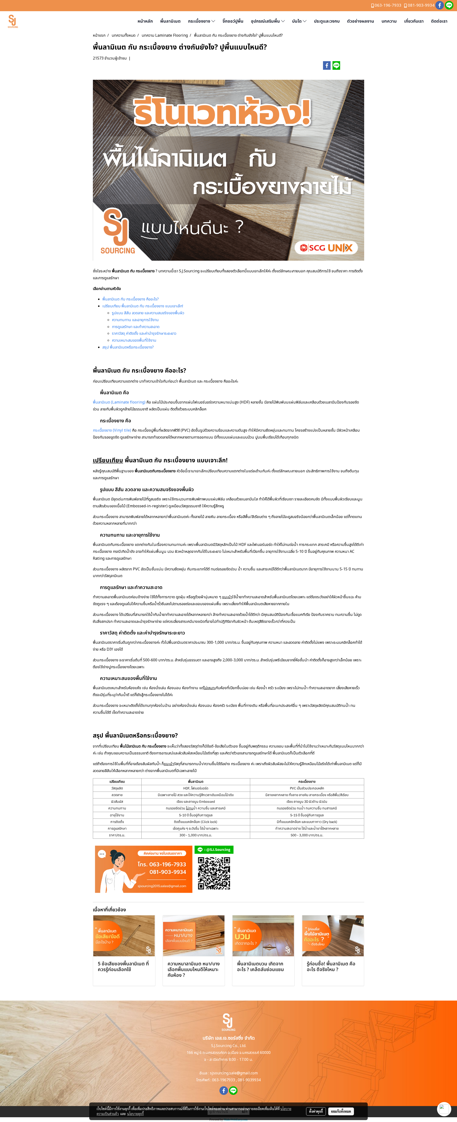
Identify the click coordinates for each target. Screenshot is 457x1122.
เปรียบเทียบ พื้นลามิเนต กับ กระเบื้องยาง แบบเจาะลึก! (142, 306)
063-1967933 (223, 1080)
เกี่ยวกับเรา (414, 21)
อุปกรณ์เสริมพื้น (266, 21)
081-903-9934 (421, 5)
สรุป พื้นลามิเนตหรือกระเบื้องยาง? (128, 347)
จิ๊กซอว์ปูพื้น (233, 21)
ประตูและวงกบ (327, 21)
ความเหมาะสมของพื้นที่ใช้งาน (134, 340)
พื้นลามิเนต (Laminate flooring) (119, 402)
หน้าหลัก (145, 21)
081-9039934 (249, 1080)
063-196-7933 (388, 5)
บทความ (389, 21)
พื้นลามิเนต (170, 21)
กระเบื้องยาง (199, 21)
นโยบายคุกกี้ (135, 1114)
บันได (297, 21)
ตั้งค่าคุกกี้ (316, 1111)
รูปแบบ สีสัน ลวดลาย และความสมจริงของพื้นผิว (148, 313)
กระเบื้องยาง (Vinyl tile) (112, 430)
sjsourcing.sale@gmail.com (234, 1073)
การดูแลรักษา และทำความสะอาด (135, 327)
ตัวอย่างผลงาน (360, 21)
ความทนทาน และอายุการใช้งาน (135, 320)
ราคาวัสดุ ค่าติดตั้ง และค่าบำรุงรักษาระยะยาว (144, 333)
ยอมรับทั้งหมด (341, 1111)
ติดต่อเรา (439, 21)
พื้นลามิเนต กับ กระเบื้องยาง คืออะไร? (130, 299)
